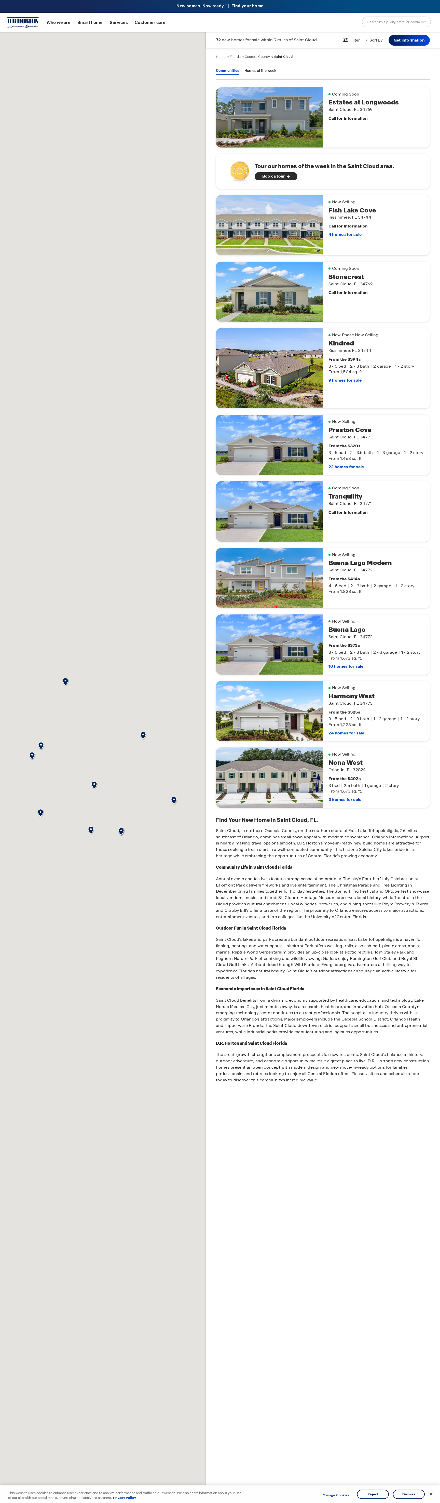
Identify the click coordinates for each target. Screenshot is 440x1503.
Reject (372, 1494)
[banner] (220, 6)
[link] (323, 171)
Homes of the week (260, 70)
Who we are (59, 22)
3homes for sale (344, 799)
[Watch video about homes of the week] (237, 169)
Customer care (150, 22)
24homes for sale (346, 733)
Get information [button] (409, 40)
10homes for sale (345, 666)
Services (119, 22)
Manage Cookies (336, 1495)
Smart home (90, 22)
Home (221, 57)
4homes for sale (345, 234)
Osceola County (257, 57)
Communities (227, 70)
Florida (235, 57)
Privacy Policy (124, 1498)
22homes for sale (346, 466)
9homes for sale (345, 380)
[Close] (431, 1494)
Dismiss (409, 1494)
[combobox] (396, 22)
